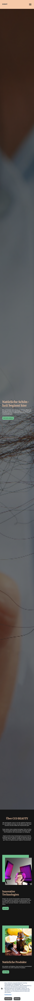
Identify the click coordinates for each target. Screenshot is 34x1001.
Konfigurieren (8, 994)
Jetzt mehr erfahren (8, 418)
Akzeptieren (8, 998)
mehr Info (5, 908)
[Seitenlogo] (9, 6)
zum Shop (5, 972)
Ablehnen (17, 998)
